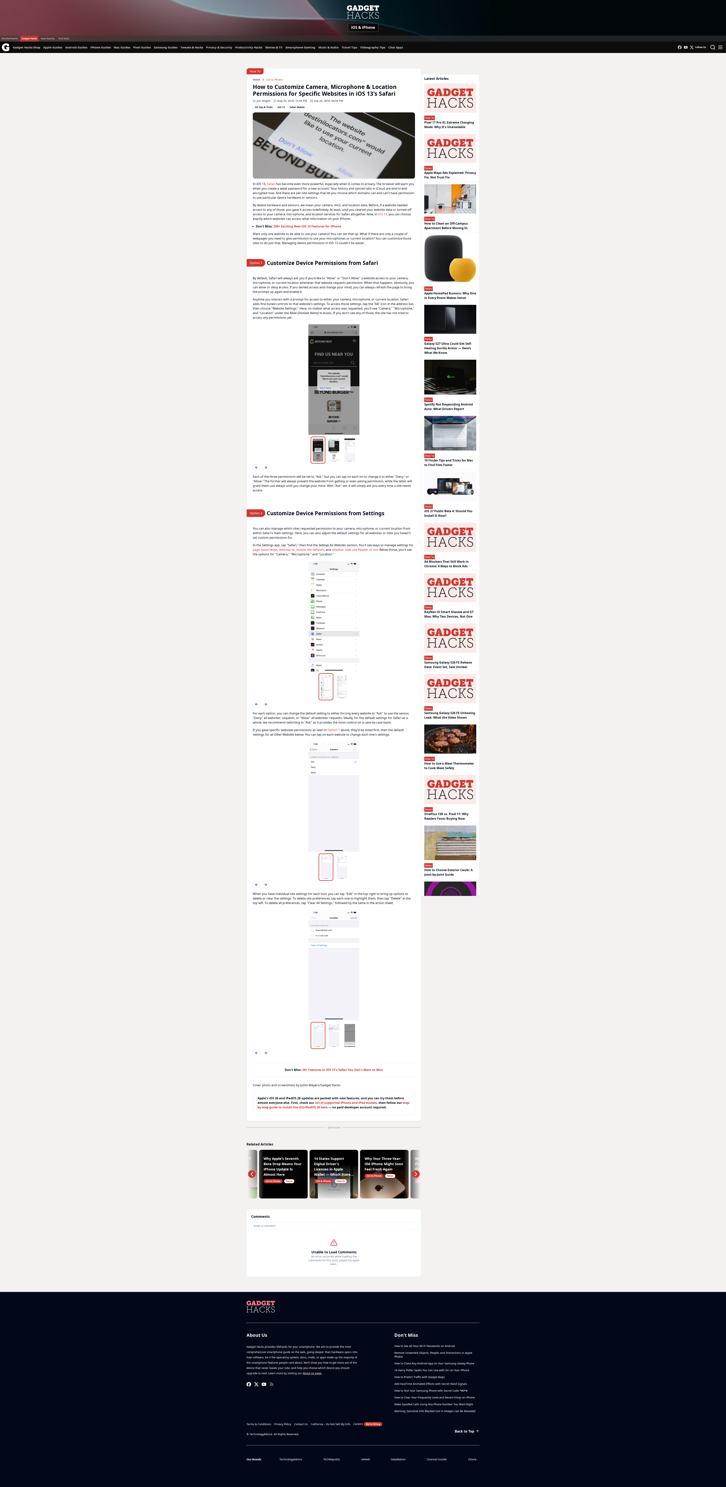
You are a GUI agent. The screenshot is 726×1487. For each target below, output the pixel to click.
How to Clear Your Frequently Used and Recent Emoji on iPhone (434, 1397)
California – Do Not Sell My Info (330, 1424)
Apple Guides (52, 47)
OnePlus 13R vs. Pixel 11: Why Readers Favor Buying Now (446, 816)
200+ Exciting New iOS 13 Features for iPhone (307, 226)
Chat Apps (395, 47)
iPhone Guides (100, 47)
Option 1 (333, 730)
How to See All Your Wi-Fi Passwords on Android (424, 1346)
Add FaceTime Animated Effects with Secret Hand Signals (430, 1384)
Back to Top (464, 1431)
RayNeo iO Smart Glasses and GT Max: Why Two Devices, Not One (449, 614)
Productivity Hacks (248, 47)
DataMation (398, 1459)
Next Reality (48, 38)
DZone (472, 1459)
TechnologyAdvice (290, 1459)
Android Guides (76, 47)
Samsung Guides (166, 47)
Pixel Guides (142, 47)
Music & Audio (328, 47)
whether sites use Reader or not (355, 550)
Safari (271, 184)
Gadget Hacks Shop (26, 47)
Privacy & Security (219, 47)
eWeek (365, 1459)
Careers (366, 1424)
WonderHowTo (10, 38)
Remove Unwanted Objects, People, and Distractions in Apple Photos (433, 1354)
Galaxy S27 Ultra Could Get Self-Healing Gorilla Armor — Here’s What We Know (448, 348)
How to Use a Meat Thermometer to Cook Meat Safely (449, 765)
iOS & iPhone (363, 27)
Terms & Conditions (259, 1424)
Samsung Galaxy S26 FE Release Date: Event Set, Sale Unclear (448, 664)
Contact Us (301, 1424)
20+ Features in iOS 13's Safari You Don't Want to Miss (342, 1070)
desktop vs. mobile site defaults (301, 550)
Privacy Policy (282, 1424)
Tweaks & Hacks (192, 47)
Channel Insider (437, 1459)
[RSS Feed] (271, 1384)
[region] (334, 379)
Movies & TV (273, 47)
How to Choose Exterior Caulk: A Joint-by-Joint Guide (448, 872)
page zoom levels (265, 550)
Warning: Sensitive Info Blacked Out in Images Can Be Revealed (434, 1411)
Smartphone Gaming (300, 47)
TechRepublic (331, 1459)
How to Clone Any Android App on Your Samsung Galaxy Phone (434, 1363)
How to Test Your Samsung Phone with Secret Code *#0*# (431, 1390)
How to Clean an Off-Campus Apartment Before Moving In (446, 225)
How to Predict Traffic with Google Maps (419, 1377)
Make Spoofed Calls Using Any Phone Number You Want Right (433, 1404)
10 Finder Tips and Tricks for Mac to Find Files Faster (448, 462)
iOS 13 (382, 214)
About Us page (312, 1373)
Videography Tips (372, 47)
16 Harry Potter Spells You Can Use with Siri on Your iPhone (431, 1370)
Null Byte (64, 38)
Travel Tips (349, 47)
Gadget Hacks (29, 38)
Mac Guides (122, 47)
